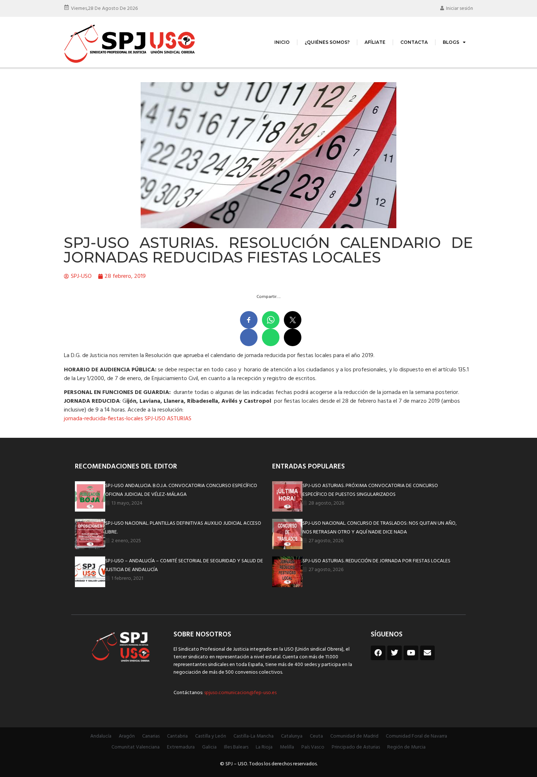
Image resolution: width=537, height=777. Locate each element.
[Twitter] (394, 653)
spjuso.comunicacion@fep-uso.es (240, 693)
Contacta (414, 42)
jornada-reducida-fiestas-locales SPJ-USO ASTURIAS (127, 419)
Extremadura (181, 747)
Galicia (209, 747)
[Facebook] (378, 653)
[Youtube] (411, 653)
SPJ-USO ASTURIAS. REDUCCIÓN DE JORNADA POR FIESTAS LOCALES (376, 561)
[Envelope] (427, 653)
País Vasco (312, 747)
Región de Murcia (406, 747)
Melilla (287, 747)
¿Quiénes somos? (327, 42)
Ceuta (316, 736)
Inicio (282, 42)
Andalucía (100, 736)
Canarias (151, 736)
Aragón (127, 736)
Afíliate (375, 42)
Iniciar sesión (459, 8)
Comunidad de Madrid (354, 736)
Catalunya (291, 736)
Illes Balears (236, 747)
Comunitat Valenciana (135, 747)
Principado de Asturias (356, 747)
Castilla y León (210, 736)
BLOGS (451, 42)
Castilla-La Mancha (253, 736)
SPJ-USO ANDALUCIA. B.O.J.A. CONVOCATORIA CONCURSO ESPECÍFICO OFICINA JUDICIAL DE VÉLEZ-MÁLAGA (181, 490)
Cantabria (177, 736)
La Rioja (264, 747)
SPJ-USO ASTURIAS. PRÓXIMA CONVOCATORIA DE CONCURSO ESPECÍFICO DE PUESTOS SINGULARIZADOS (370, 490)
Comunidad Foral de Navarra (416, 736)
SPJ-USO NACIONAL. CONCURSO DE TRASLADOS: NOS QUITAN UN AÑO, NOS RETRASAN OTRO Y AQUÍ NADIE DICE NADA (379, 527)
